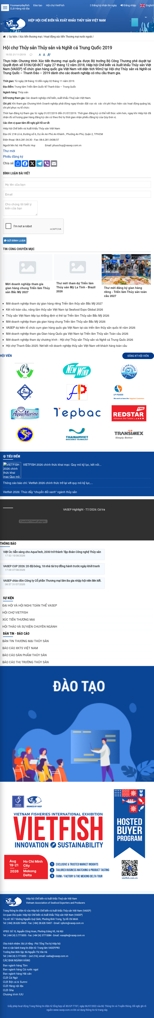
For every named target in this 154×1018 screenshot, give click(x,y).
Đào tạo (37, 5)
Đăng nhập (129, 5)
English (149, 5)
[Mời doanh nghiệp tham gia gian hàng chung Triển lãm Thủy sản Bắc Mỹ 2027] (27, 267)
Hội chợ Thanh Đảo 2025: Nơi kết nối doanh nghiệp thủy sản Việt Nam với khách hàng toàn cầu (66, 346)
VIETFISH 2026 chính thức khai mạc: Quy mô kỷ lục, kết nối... (62, 464)
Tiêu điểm (13, 456)
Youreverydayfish (19, 5)
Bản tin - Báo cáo (16, 633)
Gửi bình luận (15, 240)
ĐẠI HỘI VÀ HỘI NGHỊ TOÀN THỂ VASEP (29, 605)
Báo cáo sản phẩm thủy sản (24, 655)
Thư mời (9, 151)
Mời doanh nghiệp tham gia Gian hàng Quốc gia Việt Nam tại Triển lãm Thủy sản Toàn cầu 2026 (67, 333)
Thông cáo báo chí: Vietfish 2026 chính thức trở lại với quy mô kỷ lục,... (48, 483)
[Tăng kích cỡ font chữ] (49, 54)
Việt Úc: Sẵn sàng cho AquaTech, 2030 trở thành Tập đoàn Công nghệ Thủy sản (52, 552)
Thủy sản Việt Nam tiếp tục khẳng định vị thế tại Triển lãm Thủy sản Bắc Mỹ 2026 (57, 315)
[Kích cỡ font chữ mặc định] (44, 54)
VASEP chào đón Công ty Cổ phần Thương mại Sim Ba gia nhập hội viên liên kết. (52, 580)
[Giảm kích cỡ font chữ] (40, 54)
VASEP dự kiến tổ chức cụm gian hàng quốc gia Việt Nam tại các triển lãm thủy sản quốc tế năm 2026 (70, 327)
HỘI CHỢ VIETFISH (15, 612)
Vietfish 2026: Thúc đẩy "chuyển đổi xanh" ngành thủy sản (40, 492)
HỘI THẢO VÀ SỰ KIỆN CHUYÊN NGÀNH (29, 626)
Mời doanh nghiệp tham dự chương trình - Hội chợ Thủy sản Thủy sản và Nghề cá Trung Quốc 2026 (69, 340)
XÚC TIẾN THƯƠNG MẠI (18, 619)
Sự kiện (8, 598)
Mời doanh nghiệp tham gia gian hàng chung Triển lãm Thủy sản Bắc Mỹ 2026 (55, 321)
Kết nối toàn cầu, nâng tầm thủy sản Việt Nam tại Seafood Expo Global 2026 (54, 309)
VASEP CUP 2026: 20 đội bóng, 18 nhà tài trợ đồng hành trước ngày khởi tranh (51, 566)
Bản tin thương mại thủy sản (25, 641)
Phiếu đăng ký (13, 157)
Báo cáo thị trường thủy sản (25, 662)
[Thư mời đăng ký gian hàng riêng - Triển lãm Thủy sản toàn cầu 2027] (126, 269)
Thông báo (8, 543)
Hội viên (6, 356)
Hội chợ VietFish (55, 5)
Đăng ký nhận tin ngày (104, 5)
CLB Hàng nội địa (19, 8)
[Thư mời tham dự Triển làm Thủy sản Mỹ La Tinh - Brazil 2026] (78, 267)
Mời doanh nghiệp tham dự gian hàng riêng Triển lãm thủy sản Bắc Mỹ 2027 (54, 303)
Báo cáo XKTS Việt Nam (20, 648)
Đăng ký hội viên (138, 355)
